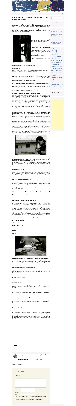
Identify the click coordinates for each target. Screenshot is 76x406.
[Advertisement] (57, 114)
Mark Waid (60, 79)
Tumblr (21, 349)
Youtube (56, 25)
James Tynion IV (58, 68)
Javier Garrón (59, 70)
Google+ (17, 349)
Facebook (13, 349)
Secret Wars (58, 84)
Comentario (17, 377)
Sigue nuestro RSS (62, 25)
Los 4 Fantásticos (58, 77)
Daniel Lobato (40, 20)
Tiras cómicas (40, 13)
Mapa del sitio (56, 404)
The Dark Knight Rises (57, 85)
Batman (58, 53)
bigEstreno (60, 54)
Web (16, 394)
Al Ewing (54, 51)
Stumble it (30, 349)
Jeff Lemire (56, 72)
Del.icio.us (34, 349)
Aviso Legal (46, 404)
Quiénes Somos (16, 404)
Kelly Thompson (61, 74)
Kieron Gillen (53, 75)
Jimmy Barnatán (33, 20)
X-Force (55, 87)
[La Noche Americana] (38, 6)
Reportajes (24, 13)
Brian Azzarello (53, 56)
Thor (61, 85)
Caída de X (57, 58)
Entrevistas (30, 13)
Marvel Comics (55, 81)
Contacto (35, 404)
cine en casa (56, 60)
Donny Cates (55, 64)
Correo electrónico (17, 392)
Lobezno (53, 77)
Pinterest (19, 349)
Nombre (16, 388)
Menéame (23, 349)
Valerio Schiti (58, 86)
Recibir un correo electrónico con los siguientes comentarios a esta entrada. (29, 399)
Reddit (27, 349)
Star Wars (61, 84)
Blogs (35, 13)
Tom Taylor (54, 86)
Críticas (18, 13)
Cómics (46, 13)
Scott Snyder (54, 84)
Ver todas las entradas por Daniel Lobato (43, 359)
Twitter (15, 349)
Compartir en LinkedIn (25, 349)
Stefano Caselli (53, 85)
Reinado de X (60, 82)
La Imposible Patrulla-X (59, 75)
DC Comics (56, 62)
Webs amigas (26, 404)
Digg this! (32, 349)
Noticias (14, 13)
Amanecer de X (60, 50)
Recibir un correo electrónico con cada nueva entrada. (25, 400)
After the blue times (27, 20)
